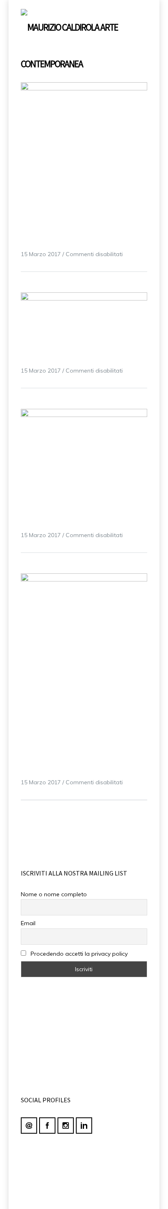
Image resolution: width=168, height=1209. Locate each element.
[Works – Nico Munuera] (84, 155)
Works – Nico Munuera (61, 241)
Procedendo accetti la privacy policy (78, 953)
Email (28, 923)
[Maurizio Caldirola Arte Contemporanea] (70, 41)
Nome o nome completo (54, 894)
